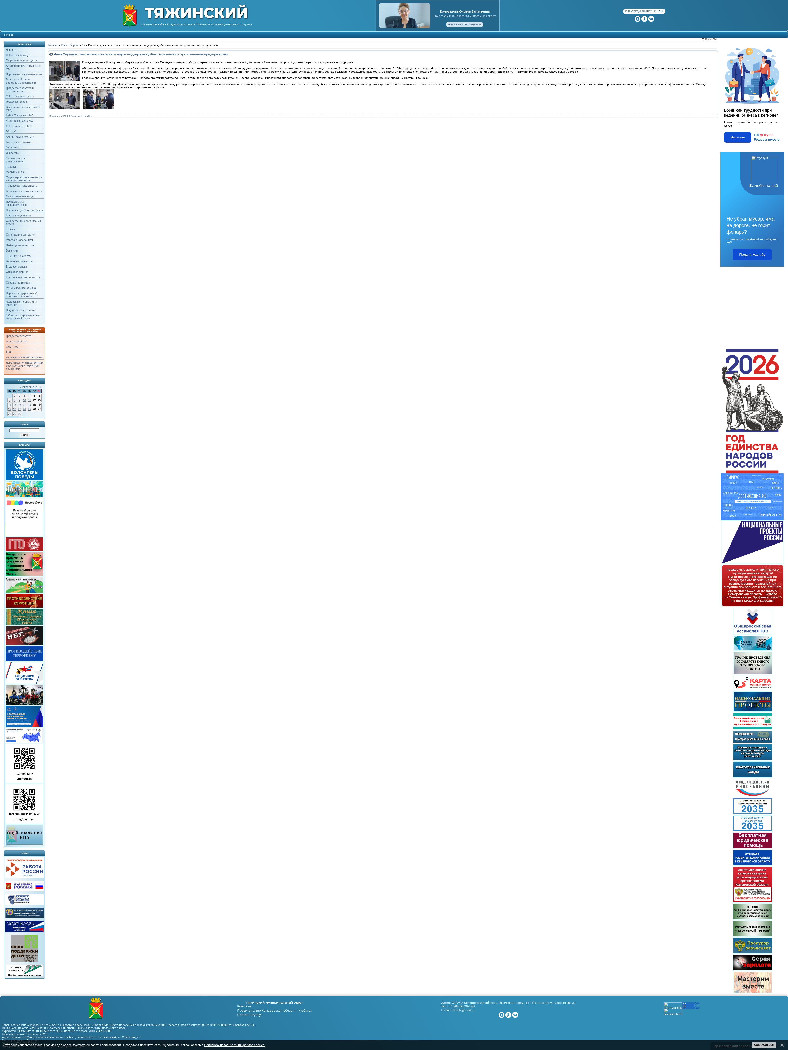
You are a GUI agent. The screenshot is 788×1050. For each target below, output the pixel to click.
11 (29, 400)
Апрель (74, 45)
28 (9, 413)
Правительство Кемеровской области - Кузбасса (274, 1010)
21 (9, 409)
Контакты (244, 1006)
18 (29, 404)
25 (29, 409)
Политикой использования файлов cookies (234, 1045)
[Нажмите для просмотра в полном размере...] (65, 108)
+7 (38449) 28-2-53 (461, 1006)
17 (24, 404)
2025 (64, 45)
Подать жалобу (752, 255)
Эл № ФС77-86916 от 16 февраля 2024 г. (230, 1024)
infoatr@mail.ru (463, 1010)
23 (19, 409)
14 (9, 404)
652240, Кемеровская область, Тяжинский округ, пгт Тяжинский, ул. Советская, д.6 (514, 1003)
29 (14, 413)
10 (24, 400)
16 (19, 404)
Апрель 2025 (30, 386)
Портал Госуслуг (249, 1015)
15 (14, 404)
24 (24, 409)
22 (14, 409)
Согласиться (764, 1045)
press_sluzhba (85, 116)
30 (19, 413)
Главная (9, 34)
